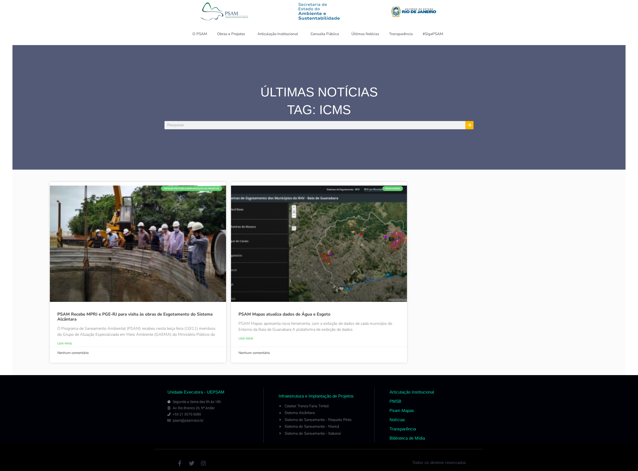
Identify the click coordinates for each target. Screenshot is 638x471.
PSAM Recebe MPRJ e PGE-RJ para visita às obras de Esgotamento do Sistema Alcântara (135, 316)
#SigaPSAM (433, 33)
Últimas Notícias (365, 33)
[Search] (469, 125)
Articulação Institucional (277, 33)
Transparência (401, 33)
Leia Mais (64, 343)
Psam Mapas (402, 410)
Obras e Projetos (231, 33)
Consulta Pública (325, 33)
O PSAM (199, 33)
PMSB (395, 401)
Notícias (397, 419)
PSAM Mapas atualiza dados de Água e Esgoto (284, 314)
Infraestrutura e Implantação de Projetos (316, 396)
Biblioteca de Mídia (407, 438)
